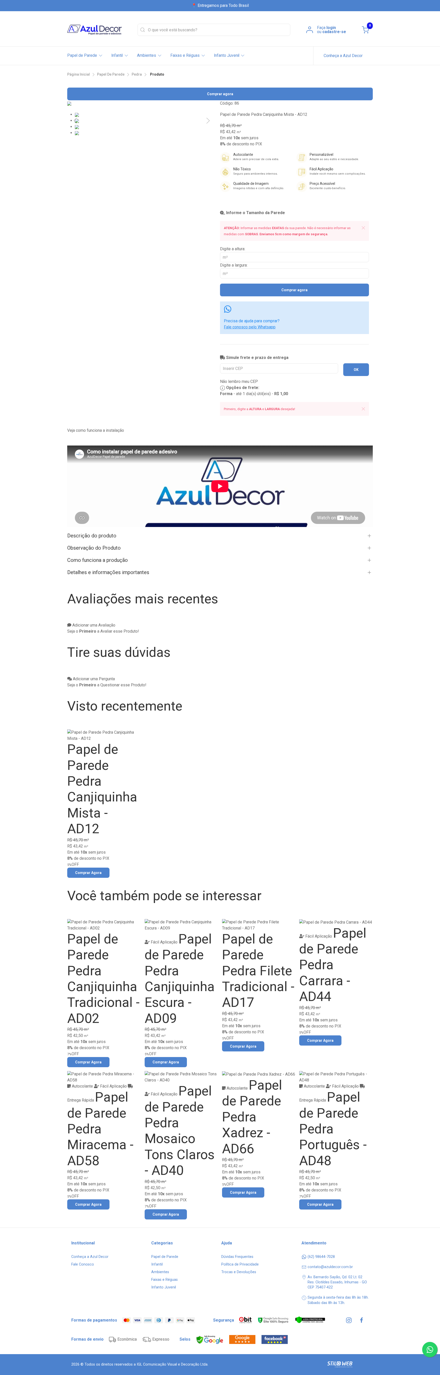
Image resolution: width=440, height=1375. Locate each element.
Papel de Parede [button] (82, 55)
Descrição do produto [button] (91, 536)
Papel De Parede (111, 74)
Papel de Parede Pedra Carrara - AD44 (332, 965)
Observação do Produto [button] (94, 548)
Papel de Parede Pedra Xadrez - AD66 (252, 1117)
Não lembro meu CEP (239, 381)
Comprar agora (220, 94)
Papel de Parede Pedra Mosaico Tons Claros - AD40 (180, 1130)
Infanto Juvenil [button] (226, 55)
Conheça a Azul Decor (343, 55)
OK (356, 370)
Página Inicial (78, 74)
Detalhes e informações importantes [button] (108, 572)
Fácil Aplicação (164, 942)
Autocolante (82, 1086)
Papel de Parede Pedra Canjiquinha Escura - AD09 (180, 978)
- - (254, 393)
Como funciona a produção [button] (97, 560)
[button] (75, 120)
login (331, 27)
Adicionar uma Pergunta (93, 678)
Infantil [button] (117, 55)
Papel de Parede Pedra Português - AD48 (333, 1129)
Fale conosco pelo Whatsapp (250, 327)
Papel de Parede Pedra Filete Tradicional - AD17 (258, 970)
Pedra (137, 74)
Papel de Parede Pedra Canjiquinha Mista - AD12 (102, 789)
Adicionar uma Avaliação (93, 625)
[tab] (77, 114)
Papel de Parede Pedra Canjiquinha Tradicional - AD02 (103, 978)
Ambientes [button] (146, 55)
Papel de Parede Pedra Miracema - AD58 (100, 1129)
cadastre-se (334, 31)
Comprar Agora (88, 873)
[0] (365, 29)
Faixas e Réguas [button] (185, 55)
